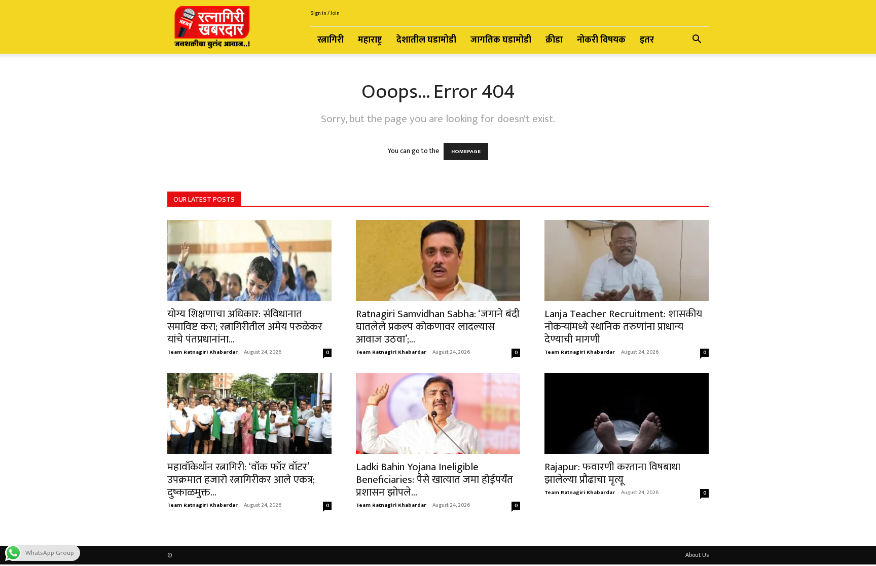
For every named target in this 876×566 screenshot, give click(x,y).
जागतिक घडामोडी (500, 40)
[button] (696, 41)
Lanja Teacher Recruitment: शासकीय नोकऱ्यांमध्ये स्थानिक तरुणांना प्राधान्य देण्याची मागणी (623, 326)
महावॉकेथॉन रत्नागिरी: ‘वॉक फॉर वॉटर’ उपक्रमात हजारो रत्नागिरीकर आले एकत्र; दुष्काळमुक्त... (241, 479)
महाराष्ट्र (370, 40)
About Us (697, 554)
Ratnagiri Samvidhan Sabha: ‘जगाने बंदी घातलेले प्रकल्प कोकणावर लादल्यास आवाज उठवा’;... (438, 326)
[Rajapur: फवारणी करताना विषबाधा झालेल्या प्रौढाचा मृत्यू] (626, 413)
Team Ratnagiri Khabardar (202, 352)
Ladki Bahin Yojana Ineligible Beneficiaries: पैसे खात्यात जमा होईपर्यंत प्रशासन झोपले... (434, 479)
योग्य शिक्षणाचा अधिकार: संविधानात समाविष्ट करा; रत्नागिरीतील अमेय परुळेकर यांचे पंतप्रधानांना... (244, 326)
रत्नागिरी (330, 40)
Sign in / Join (325, 13)
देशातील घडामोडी (426, 40)
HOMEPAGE (466, 151)
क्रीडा (554, 40)
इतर (647, 40)
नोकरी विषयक (601, 40)
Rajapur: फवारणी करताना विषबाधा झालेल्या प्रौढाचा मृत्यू (612, 473)
